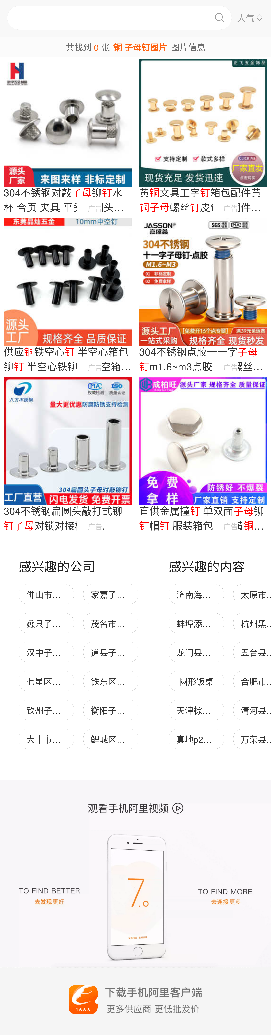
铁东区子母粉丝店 (125, 681)
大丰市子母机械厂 (60, 739)
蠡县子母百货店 (56, 623)
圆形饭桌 (196, 681)
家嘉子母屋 (112, 594)
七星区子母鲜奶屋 (60, 681)
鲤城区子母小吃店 (125, 739)
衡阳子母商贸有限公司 (134, 710)
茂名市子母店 (116, 623)
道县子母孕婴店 (121, 652)
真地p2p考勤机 (205, 739)
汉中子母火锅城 (56, 652)
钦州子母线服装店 (60, 710)
